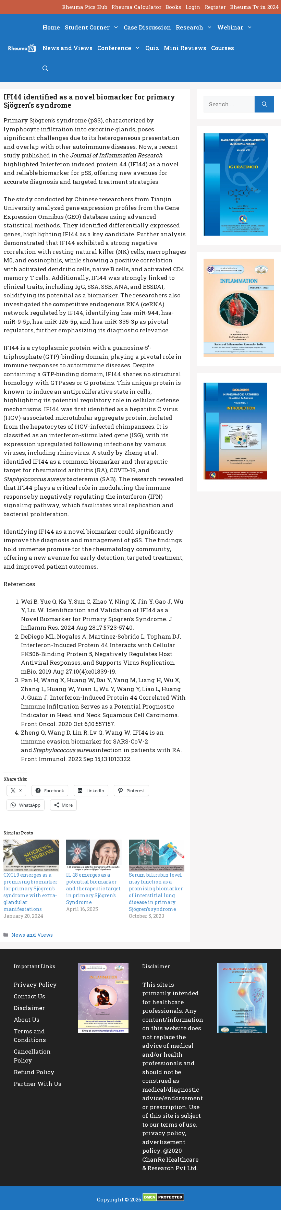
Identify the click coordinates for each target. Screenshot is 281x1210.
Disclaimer (29, 1008)
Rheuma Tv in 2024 (254, 6)
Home (51, 27)
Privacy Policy (35, 984)
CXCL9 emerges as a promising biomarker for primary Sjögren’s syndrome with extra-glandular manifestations (30, 891)
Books (173, 6)
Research (189, 27)
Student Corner (87, 27)
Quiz (152, 48)
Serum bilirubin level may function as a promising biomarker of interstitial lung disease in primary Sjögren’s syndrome (156, 891)
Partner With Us (37, 1084)
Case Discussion (147, 27)
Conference (114, 48)
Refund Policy (34, 1072)
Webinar (230, 27)
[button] (45, 68)
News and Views (67, 48)
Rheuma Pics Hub (84, 6)
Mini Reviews (185, 48)
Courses (222, 48)
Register (215, 6)
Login (192, 6)
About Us (26, 1019)
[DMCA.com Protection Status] (163, 1199)
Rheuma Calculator (136, 6)
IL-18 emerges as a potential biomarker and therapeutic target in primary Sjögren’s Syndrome (93, 888)
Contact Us (29, 996)
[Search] (264, 104)
